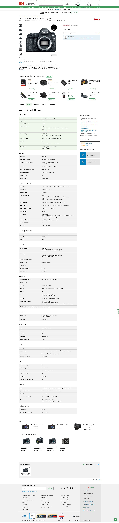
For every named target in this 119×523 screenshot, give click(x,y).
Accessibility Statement (87, 520)
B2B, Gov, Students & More (29, 0)
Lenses (86, 145)
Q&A (44, 104)
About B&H (43, 497)
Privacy (69, 520)
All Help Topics (25, 509)
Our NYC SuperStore (45, 499)
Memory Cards (88, 143)
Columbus (57, 9)
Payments (24, 502)
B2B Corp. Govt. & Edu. (65, 500)
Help (92, 0)
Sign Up (50, 488)
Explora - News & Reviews (66, 504)
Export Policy (77, 520)
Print (64, 20)
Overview (22, 104)
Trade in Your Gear (89, 504)
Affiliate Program (44, 504)
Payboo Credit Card (45, 502)
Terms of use (60, 520)
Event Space (63, 502)
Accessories (52, 104)
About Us (87, 0)
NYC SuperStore (82, 0)
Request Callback (89, 501)
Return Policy (24, 497)
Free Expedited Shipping (89, 510)
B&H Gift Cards (86, 509)
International (24, 504)
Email (24, 488)
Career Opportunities (45, 507)
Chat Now (75, 12)
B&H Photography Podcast (66, 506)
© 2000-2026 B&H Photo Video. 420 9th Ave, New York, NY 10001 (33, 520)
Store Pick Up (86, 507)
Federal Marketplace (65, 497)
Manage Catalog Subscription (28, 500)
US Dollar (92, 487)
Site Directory (25, 506)
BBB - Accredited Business (25, 516)
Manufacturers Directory (46, 506)
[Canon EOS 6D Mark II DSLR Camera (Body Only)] (41, 40)
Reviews (36, 104)
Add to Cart (31, 88)
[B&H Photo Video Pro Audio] (22, 4)
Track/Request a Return (27, 499)
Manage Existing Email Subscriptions (29, 491)
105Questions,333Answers (49, 20)
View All (49, 76)
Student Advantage (64, 499)
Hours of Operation (45, 500)
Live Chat (95, 0)
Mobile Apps (77, 516)
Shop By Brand (25, 507)
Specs (28, 104)
